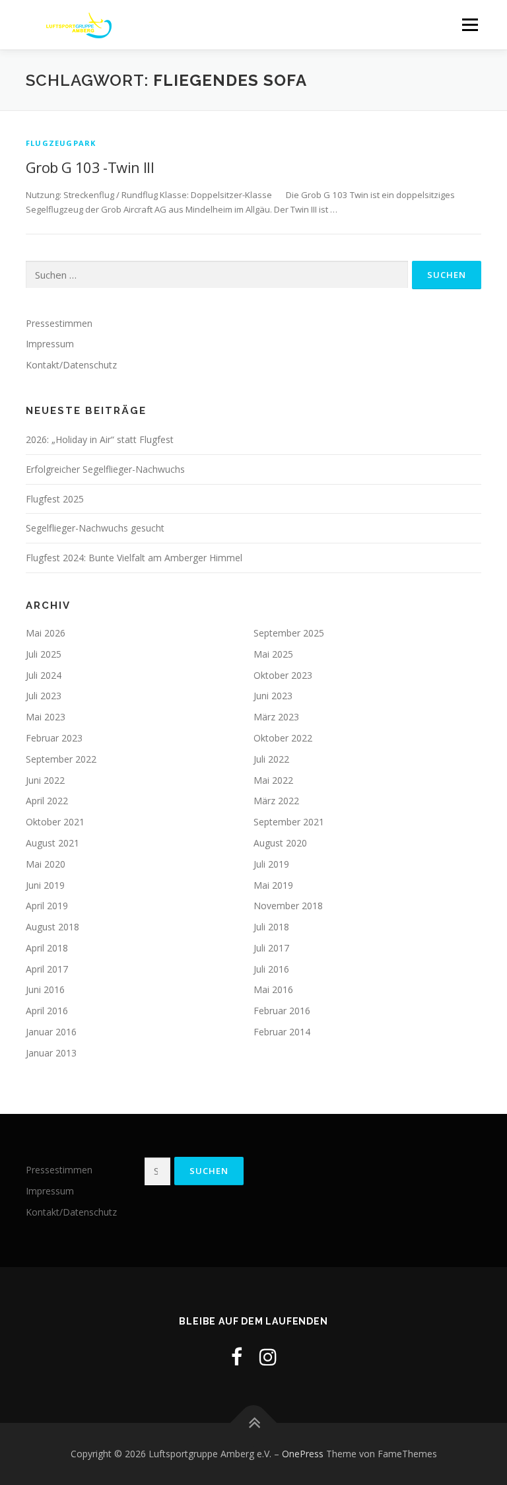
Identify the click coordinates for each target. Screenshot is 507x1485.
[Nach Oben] (253, 1423)
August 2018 (52, 926)
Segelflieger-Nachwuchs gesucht (95, 528)
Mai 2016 (273, 989)
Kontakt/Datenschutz (71, 365)
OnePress (302, 1453)
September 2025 (289, 633)
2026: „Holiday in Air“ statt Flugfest (100, 439)
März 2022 (276, 800)
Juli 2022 (271, 759)
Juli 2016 (271, 969)
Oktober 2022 (283, 738)
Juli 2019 (271, 864)
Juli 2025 (43, 654)
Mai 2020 (45, 864)
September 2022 (61, 759)
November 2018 (288, 905)
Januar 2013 (51, 1053)
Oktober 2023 (283, 675)
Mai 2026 (45, 633)
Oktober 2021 (55, 821)
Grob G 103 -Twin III (90, 167)
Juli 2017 (271, 948)
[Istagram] (268, 1356)
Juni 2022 (45, 780)
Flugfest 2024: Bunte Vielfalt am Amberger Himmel (134, 557)
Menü (469, 24)
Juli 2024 (43, 675)
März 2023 (276, 716)
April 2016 (47, 1010)
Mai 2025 (273, 654)
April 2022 (47, 800)
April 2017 (47, 969)
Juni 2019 (45, 885)
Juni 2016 (45, 989)
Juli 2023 (43, 695)
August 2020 (280, 843)
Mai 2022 (273, 780)
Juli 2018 (271, 926)
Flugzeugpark (61, 143)
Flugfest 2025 (55, 499)
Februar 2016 (282, 1010)
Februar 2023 (54, 738)
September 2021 (289, 821)
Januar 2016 (51, 1031)
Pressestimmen (59, 323)
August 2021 (52, 843)
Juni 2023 (273, 695)
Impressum (50, 343)
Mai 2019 (273, 885)
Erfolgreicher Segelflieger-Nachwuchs (105, 469)
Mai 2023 (45, 716)
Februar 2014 (282, 1031)
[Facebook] (236, 1356)
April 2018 (47, 948)
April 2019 (47, 905)
